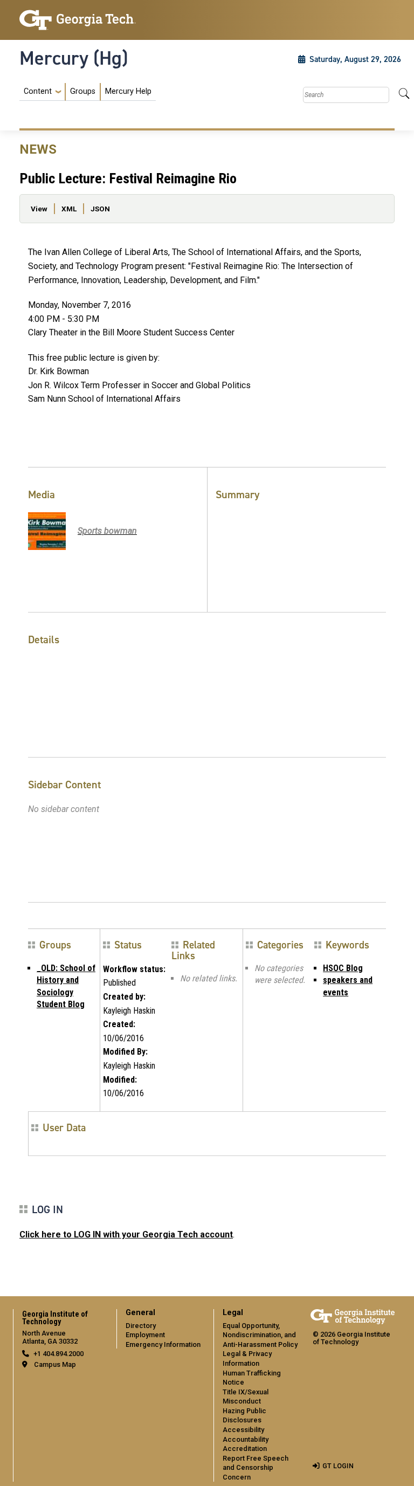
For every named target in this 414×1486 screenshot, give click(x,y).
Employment (145, 1335)
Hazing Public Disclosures (244, 1416)
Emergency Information (163, 1344)
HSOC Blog (343, 968)
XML (69, 208)
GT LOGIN (338, 1466)
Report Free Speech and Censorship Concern (255, 1467)
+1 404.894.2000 (58, 1354)
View (39, 208)
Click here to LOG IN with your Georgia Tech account (126, 1234)
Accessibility (243, 1430)
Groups (82, 91)
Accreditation (245, 1448)
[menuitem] (87, 92)
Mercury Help (128, 91)
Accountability (245, 1439)
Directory (141, 1326)
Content (38, 91)
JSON (100, 208)
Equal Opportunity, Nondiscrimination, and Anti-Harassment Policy (260, 1335)
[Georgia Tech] (77, 20)
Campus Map (55, 1364)
